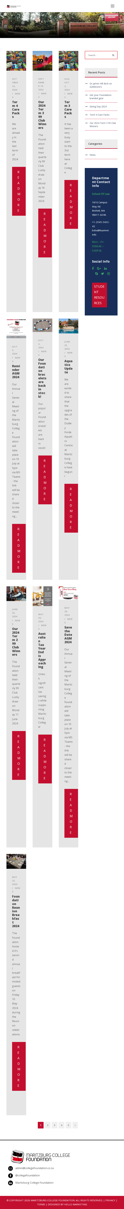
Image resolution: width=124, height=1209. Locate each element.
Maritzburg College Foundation (34, 1182)
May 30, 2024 (40, 618)
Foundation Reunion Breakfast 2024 (16, 911)
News (93, 154)
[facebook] (93, 268)
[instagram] (108, 273)
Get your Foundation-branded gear (101, 96)
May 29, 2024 (67, 611)
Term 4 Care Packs (16, 109)
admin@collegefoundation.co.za (34, 1168)
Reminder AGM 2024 (16, 371)
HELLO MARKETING (75, 1204)
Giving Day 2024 (98, 106)
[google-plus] (99, 268)
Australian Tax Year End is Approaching (42, 650)
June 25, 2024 (67, 345)
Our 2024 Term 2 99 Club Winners (16, 642)
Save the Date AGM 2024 (68, 634)
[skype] (96, 273)
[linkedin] (105, 268)
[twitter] (102, 273)
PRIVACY (110, 1200)
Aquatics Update (68, 366)
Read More (18, 191)
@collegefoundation (27, 1175)
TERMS (41, 1204)
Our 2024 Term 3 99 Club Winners (42, 115)
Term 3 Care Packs (68, 109)
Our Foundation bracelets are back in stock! (42, 378)
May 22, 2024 (14, 881)
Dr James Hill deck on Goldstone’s (101, 85)
